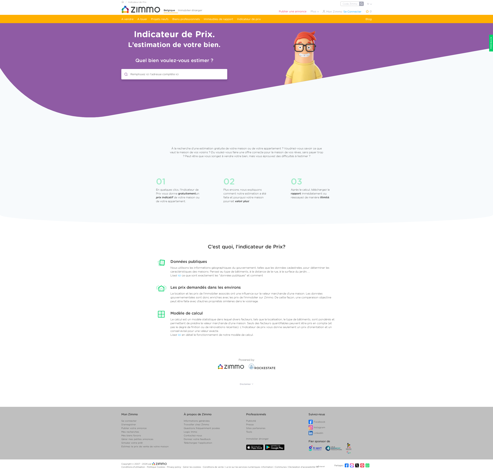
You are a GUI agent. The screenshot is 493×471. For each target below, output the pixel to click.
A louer (142, 19)
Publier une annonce (292, 11)
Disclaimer (246, 384)
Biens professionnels (186, 19)
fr (368, 4)
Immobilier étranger (190, 10)
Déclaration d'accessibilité (301, 467)
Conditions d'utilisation (133, 467)
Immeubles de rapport (218, 19)
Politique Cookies (156, 467)
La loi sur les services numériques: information (250, 467)
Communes (281, 467)
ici (179, 275)
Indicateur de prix (249, 19)
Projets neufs (160, 19)
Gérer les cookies (192, 467)
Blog (369, 19)
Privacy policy (174, 467)
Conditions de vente (213, 467)
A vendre (127, 19)
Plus (314, 11)
